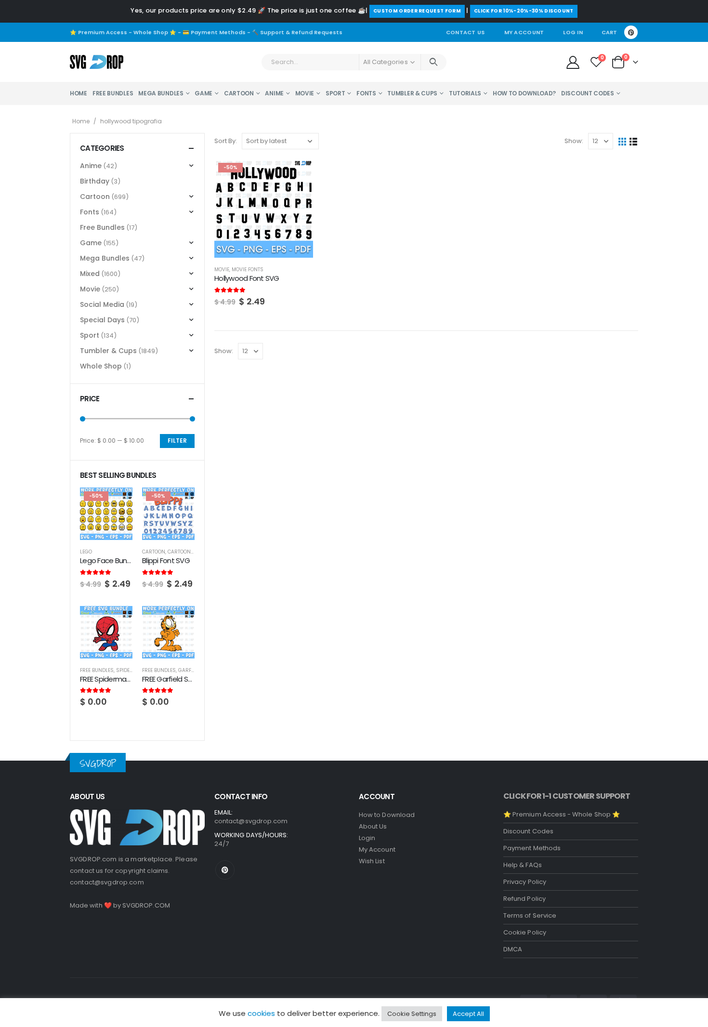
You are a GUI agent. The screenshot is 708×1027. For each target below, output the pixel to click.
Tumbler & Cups (412, 93)
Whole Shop (101, 366)
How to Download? (524, 93)
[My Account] (572, 61)
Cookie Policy (524, 932)
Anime (274, 93)
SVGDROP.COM (146, 905)
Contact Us (465, 32)
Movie (305, 93)
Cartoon (239, 93)
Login (367, 838)
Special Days (102, 320)
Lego (86, 551)
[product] (106, 632)
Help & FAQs (522, 864)
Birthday (94, 181)
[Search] (433, 62)
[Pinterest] (631, 32)
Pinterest (225, 870)
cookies (261, 1013)
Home (78, 93)
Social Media (102, 304)
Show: (573, 140)
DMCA (512, 949)
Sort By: (225, 140)
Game (203, 93)
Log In (573, 32)
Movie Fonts (247, 269)
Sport (335, 93)
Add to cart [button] (297, 175)
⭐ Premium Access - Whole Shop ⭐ (123, 32)
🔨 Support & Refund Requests (297, 32)
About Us (373, 826)
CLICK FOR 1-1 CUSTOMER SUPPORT (566, 796)
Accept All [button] (468, 1013)
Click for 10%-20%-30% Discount (524, 10)
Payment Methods (532, 848)
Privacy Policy (524, 881)
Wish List (372, 861)
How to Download (387, 814)
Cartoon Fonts (188, 551)
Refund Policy (524, 898)
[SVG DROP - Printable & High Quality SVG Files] (96, 62)
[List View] (633, 141)
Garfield (189, 670)
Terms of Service (529, 915)
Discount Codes (587, 93)
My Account (524, 32)
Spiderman (130, 670)
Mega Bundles (160, 93)
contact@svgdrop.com (107, 882)
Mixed (90, 273)
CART (609, 32)
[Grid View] (622, 141)
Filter (177, 440)
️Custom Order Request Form (417, 10)
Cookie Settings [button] (411, 1013)
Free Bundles (112, 93)
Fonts (366, 93)
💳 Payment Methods (214, 32)
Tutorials (465, 93)
